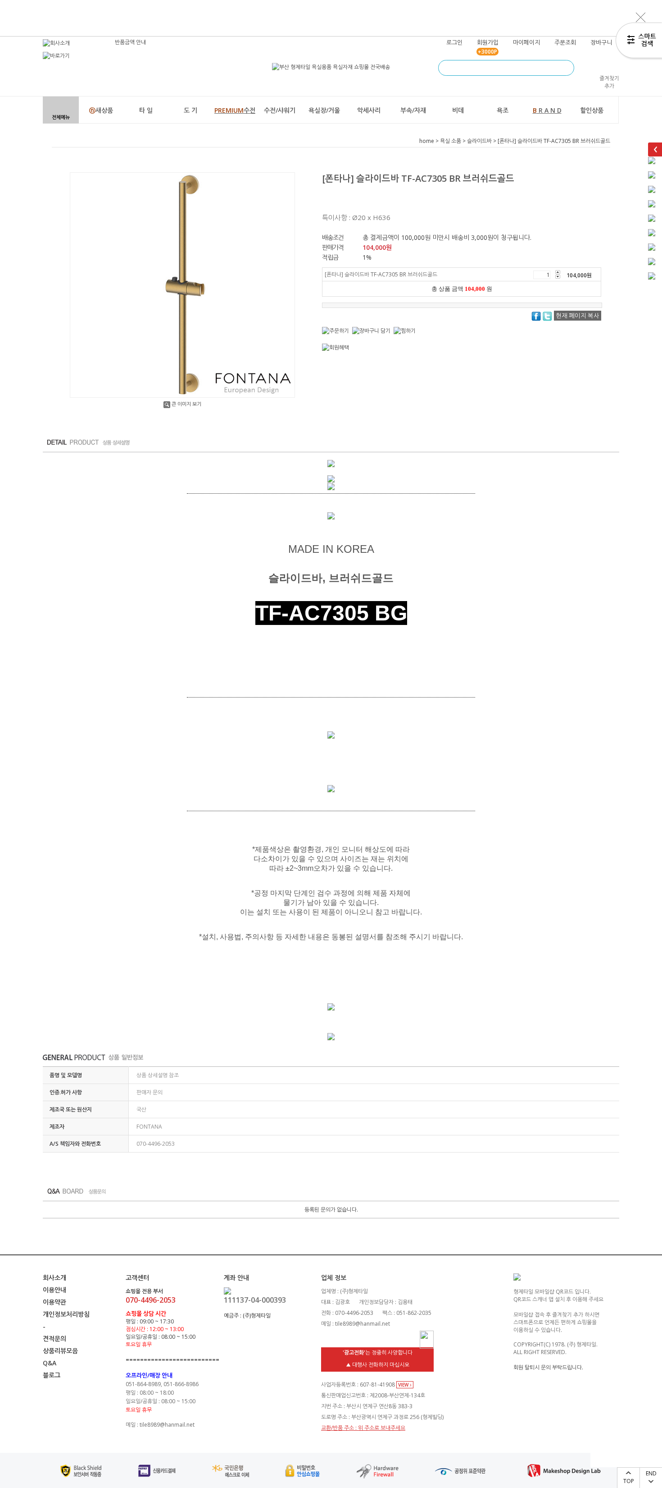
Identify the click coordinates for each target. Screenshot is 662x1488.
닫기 (641, 17)
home (426, 141)
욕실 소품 (450, 141)
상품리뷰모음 (60, 1350)
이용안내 (54, 1290)
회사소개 (54, 1277)
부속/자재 (413, 110)
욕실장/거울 (324, 110)
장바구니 (601, 42)
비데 (458, 110)
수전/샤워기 (279, 110)
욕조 (502, 110)
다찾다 (639, 42)
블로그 (51, 1375)
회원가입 (488, 42)
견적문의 (54, 1338)
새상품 (101, 110)
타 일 (146, 110)
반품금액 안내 (130, 42)
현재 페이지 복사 (577, 316)
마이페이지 (526, 42)
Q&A (49, 1363)
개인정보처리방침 (66, 1314)
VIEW (404, 1385)
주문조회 (565, 42)
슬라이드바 (479, 141)
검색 (566, 67)
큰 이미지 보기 (186, 403)
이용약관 (54, 1302)
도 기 (190, 110)
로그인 (454, 42)
